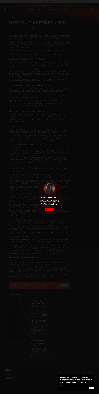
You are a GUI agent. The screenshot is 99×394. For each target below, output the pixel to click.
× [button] (93, 377)
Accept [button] (91, 388)
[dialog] (77, 383)
